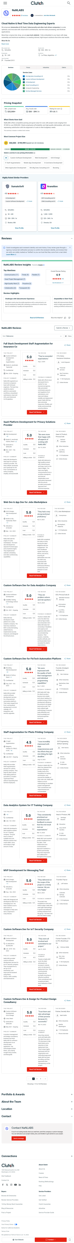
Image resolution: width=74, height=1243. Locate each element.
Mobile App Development (32, 163)
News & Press (43, 1177)
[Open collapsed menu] (5, 3)
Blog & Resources (7, 1208)
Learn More (10, 254)
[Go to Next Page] (44, 1079)
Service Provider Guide (46, 1212)
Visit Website (19, 1240)
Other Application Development (15, 168)
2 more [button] (29, 201)
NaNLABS (18, 10)
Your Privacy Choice (7, 1224)
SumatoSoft (17, 186)
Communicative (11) (11, 275)
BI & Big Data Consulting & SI (34, 76)
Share (68, 345)
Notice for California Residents (10, 1228)
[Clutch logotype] (37, 3)
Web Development (41, 158)
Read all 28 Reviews (37, 318)
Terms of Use (5, 1231)
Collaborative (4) (10, 288)
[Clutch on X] (7, 1184)
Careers (41, 1173)
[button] (32, 336)
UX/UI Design (55, 158)
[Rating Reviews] (16, 15)
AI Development (30, 82)
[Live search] (68, 3)
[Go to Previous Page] (29, 1079)
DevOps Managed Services (34, 91)
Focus (28, 67)
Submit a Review (62, 328)
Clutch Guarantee (44, 1204)
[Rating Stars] (12, 193)
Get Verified (43, 1200)
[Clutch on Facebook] (2, 1184)
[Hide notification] (70, 247)
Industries (46, 67)
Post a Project (6, 1212)
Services (10, 67)
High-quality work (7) (12, 283)
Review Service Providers (9, 1200)
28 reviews (24, 15)
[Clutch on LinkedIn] (19, 1184)
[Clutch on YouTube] (15, 1184)
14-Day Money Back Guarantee (11, 1204)
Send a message (18, 1138)
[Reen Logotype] (7, 186)
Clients (64, 67)
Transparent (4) (24, 288)
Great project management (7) (15, 279)
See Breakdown (57, 283)
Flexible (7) (36, 275)
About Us (42, 1169)
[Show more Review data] (37, 412)
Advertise (42, 1208)
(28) (62, 279)
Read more (5, 44)
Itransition (52, 186)
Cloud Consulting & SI (32, 85)
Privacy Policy (5, 1221)
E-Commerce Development (53, 163)
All (6, 158)
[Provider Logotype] (6, 13)
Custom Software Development (35, 79)
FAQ (40, 1186)
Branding (56, 168)
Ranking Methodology (46, 1182)
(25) (18, 193)
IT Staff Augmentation (12, 163)
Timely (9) (25, 275)
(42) (54, 193)
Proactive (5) (26, 283)
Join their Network (49, 15)
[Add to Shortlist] (69, 1240)
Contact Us (5, 1180)
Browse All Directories (8, 1196)
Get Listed (42, 1196)
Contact (51, 1240)
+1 (56, 55)
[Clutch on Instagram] (11, 1184)
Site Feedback (6, 1176)
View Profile (19, 228)
